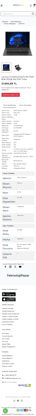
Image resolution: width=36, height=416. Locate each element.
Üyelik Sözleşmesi (8, 311)
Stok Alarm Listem (8, 363)
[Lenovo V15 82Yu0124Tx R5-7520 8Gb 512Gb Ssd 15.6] (18, 44)
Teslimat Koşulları (7, 308)
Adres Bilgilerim (7, 358)
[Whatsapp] (5, 410)
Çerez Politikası (7, 324)
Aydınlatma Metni (8, 322)
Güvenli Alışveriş (7, 336)
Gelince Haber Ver (10, 95)
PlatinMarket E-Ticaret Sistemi (12, 414)
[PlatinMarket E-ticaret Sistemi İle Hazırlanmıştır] (9, 410)
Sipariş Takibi (6, 344)
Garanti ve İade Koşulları (10, 316)
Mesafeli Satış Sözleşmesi (10, 314)
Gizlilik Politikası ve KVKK (10, 319)
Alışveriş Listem (7, 366)
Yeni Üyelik (5, 339)
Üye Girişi (5, 341)
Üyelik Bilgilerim (7, 356)
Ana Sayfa (5, 333)
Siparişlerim (6, 361)
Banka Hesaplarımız (8, 347)
